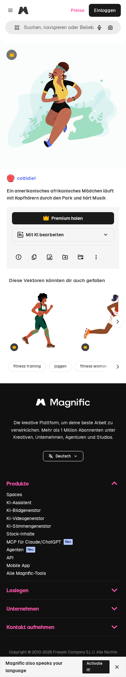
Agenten (20, 550)
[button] (63, 456)
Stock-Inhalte (20, 534)
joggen (60, 366)
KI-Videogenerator (25, 518)
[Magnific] (63, 404)
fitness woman (93, 366)
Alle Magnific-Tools (26, 573)
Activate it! (94, 666)
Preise (77, 10)
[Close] (117, 667)
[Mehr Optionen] (95, 257)
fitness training (27, 366)
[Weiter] (117, 321)
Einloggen (105, 10)
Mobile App (18, 565)
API (10, 558)
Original (41, 55)
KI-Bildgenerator (23, 510)
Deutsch (63, 456)
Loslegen (17, 590)
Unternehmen (22, 608)
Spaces (14, 494)
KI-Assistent (18, 502)
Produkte (17, 483)
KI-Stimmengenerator (28, 526)
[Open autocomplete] (14, 27)
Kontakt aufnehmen (30, 626)
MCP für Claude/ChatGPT (38, 542)
